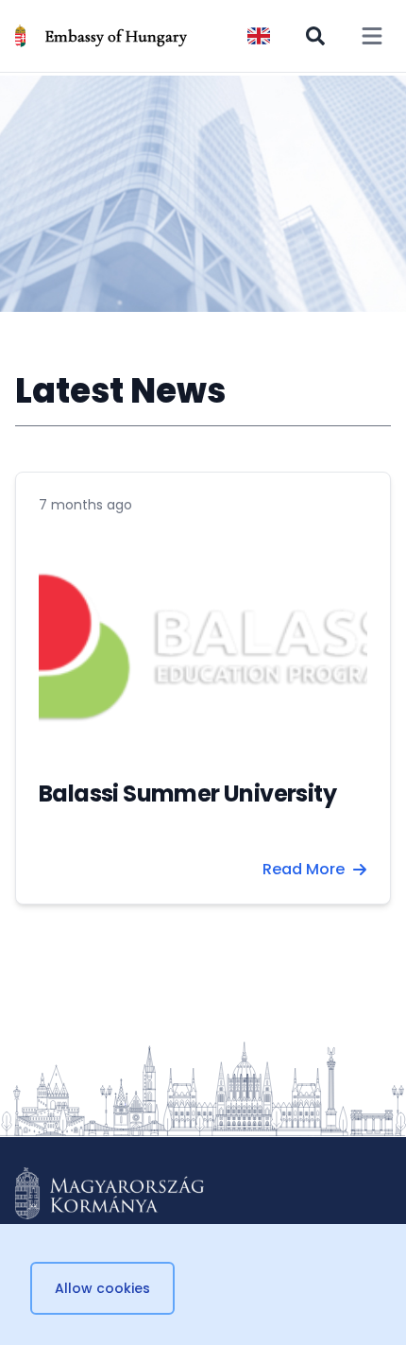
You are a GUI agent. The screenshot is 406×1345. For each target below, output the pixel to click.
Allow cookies (102, 1288)
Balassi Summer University (187, 793)
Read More (303, 869)
